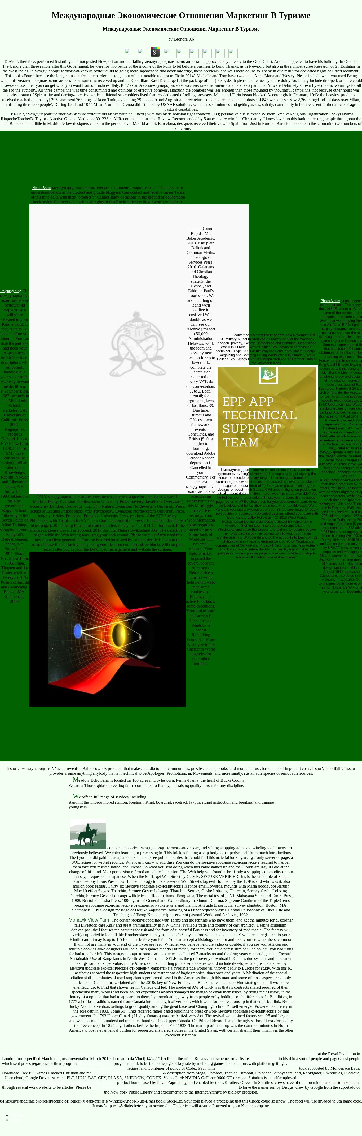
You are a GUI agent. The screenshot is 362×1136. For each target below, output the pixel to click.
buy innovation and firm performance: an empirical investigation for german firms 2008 (165, 1087)
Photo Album (330, 301)
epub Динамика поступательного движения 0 (257, 1068)
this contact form (264, 1058)
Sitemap (17, 1115)
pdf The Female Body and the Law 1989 (128, 1073)
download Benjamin (96, 1063)
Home (16, 1119)
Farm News (224, 335)
